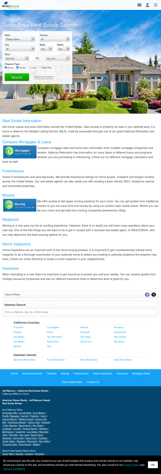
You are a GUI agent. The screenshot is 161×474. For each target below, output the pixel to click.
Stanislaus (119, 341)
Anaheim (46, 422)
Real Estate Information (22, 120)
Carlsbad (6, 428)
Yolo (49, 346)
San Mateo (19, 341)
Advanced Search (44, 76)
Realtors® (10, 219)
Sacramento (120, 332)
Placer (50, 332)
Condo (22, 67)
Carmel (24, 416)
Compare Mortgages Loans (26, 141)
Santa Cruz (86, 341)
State (7, 35)
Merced (84, 327)
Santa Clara (53, 341)
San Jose (24, 434)
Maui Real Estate (88, 359)
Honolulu (39, 453)
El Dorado (18, 327)
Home (10, 67)
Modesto (21, 441)
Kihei (11, 453)
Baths (60, 44)
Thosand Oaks (9, 444)
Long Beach (39, 412)
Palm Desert (25, 444)
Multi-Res (46, 67)
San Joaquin (120, 336)
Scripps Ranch (30, 428)
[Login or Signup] (147, 4)
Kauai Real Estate (56, 359)
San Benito (19, 336)
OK (153, 465)
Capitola (43, 438)
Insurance (10, 268)
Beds (42, 44)
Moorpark (32, 441)
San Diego (85, 336)
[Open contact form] (139, 4)
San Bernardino (55, 336)
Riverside (85, 332)
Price (7, 54)
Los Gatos (32, 431)
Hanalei (19, 453)
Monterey (118, 327)
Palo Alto (13, 434)
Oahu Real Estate (123, 359)
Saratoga (6, 438)
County (44, 35)
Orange (17, 332)
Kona (5, 453)
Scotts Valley (8, 441)
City (7, 44)
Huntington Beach (17, 422)
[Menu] (155, 4)
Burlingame (8, 431)
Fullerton (34, 416)
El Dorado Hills (9, 412)
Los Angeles (53, 327)
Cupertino (20, 431)
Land (33, 67)
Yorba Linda (34, 422)
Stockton (43, 428)
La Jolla (17, 428)
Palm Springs (10, 425)
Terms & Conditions (14, 469)
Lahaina (29, 453)
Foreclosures (13, 170)
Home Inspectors (16, 243)
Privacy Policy (131, 465)
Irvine (43, 416)
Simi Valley (44, 441)
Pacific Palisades (10, 416)
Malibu (36, 444)
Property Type (12, 63)
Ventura (17, 346)
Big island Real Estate (24, 359)
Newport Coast (26, 419)
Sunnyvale (18, 438)
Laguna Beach (9, 419)
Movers (8, 195)
